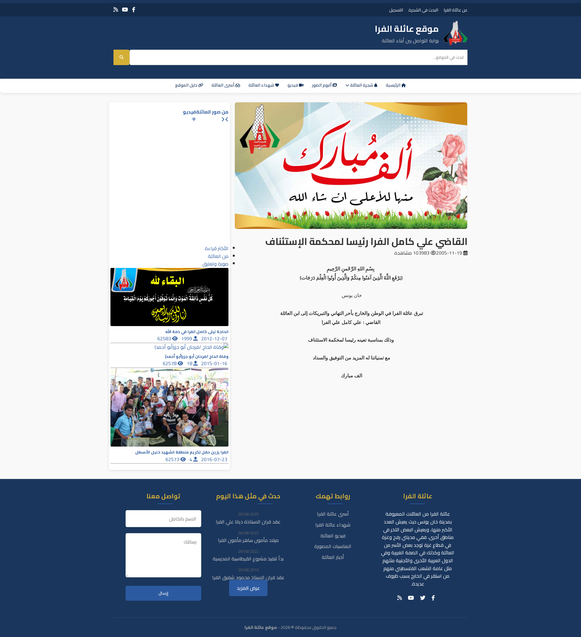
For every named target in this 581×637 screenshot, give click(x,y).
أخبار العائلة (333, 557)
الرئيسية (393, 85)
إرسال (163, 593)
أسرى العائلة (223, 85)
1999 (187, 338)
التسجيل (396, 10)
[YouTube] (125, 10)
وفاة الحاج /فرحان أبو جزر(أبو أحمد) (196, 356)
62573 (173, 459)
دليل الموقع (186, 85)
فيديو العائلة (333, 535)
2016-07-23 (214, 459)
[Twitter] (422, 598)
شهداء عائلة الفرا (332, 524)
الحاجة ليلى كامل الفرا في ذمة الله (196, 331)
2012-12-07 (214, 338)
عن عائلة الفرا (456, 10)
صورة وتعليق (215, 263)
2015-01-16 (214, 363)
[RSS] (115, 10)
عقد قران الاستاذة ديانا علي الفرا (248, 521)
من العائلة (218, 256)
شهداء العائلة (261, 85)
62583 (164, 338)
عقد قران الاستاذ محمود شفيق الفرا (248, 577)
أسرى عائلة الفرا (333, 513)
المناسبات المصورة (332, 546)
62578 (170, 363)
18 (190, 363)
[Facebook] (133, 10)
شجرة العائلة (361, 85)
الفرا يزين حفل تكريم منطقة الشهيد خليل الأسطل (181, 452)
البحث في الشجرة (423, 10)
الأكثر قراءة (216, 248)
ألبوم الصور (322, 85)
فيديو (293, 85)
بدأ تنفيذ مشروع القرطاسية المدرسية (248, 558)
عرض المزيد (248, 587)
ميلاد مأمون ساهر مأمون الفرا (248, 540)
